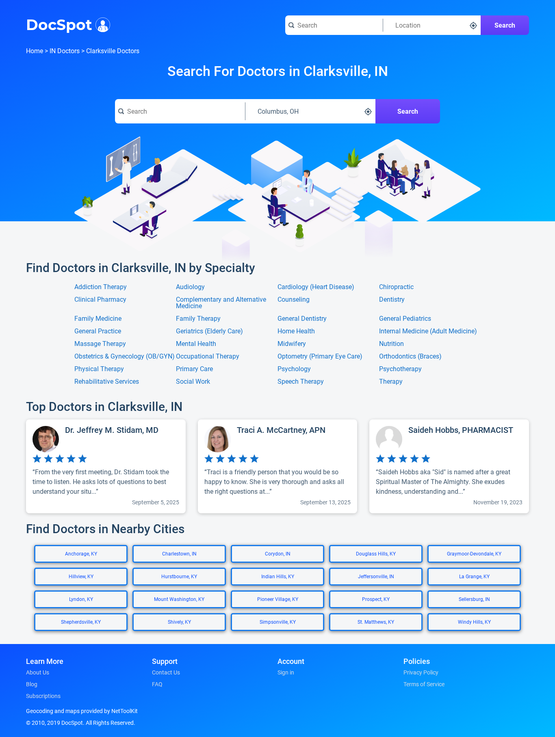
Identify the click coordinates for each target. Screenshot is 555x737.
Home (34, 51)
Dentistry (392, 299)
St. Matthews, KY (376, 622)
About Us (37, 672)
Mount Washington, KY (179, 599)
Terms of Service (423, 684)
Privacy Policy (420, 672)
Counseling (294, 299)
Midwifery (292, 344)
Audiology (190, 287)
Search (504, 25)
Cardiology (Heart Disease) (316, 287)
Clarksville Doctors (112, 51)
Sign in (286, 672)
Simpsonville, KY (278, 622)
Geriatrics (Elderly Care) (209, 331)
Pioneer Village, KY (277, 599)
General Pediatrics (405, 319)
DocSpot (59, 24)
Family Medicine (97, 319)
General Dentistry (302, 319)
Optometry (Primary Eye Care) (320, 356)
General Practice (97, 331)
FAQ (157, 684)
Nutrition (391, 344)
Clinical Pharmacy (100, 299)
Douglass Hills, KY (376, 554)
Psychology (294, 369)
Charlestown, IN (179, 554)
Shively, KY (179, 622)
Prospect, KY (376, 599)
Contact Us (166, 672)
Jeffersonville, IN (376, 576)
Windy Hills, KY (474, 622)
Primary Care (194, 369)
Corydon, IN (278, 554)
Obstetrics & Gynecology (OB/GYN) (124, 356)
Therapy (391, 381)
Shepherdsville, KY (81, 622)
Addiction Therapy (100, 287)
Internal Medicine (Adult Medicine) (428, 331)
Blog (31, 684)
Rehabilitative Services (106, 381)
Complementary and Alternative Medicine (221, 302)
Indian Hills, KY (277, 576)
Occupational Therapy (207, 356)
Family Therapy (198, 319)
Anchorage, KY (81, 554)
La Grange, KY (474, 576)
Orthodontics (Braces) (410, 356)
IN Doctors (65, 51)
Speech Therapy (301, 381)
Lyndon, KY (81, 599)
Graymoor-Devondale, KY (474, 554)
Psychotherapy (400, 369)
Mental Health (196, 344)
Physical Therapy (99, 369)
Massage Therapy (100, 344)
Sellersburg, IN (474, 599)
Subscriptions (43, 696)
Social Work (193, 381)
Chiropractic (396, 287)
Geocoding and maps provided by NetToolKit (82, 711)
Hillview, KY (81, 576)
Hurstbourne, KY (179, 576)
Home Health (296, 331)
